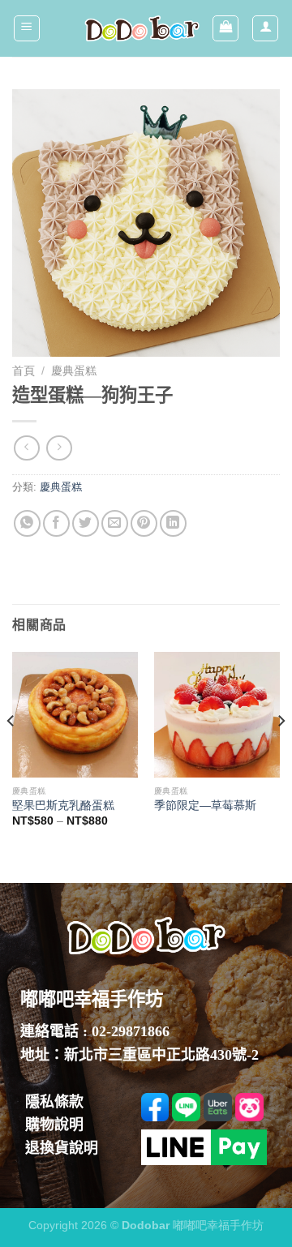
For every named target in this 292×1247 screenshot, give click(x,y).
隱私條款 (54, 1102)
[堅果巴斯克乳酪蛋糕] (75, 715)
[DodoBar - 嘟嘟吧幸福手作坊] (142, 28)
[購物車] (225, 28)
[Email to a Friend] (114, 523)
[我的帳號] (265, 28)
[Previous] (11, 753)
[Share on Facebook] (56, 523)
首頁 (23, 371)
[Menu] (27, 28)
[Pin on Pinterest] (144, 523)
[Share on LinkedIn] (173, 523)
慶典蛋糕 (74, 371)
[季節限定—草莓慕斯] (217, 715)
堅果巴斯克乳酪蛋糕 (63, 805)
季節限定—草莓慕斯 (205, 805)
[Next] (281, 753)
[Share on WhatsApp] (27, 523)
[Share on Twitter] (85, 523)
